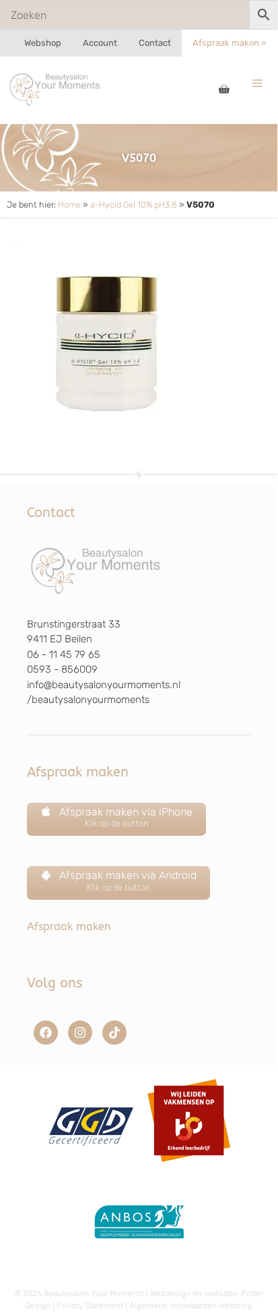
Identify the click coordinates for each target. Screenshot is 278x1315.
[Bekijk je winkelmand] (224, 90)
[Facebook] (46, 1032)
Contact (155, 43)
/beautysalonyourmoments (88, 700)
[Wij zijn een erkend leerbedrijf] (189, 1166)
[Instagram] (80, 1032)
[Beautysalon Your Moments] (55, 89)
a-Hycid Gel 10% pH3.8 (133, 205)
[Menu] (257, 83)
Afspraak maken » (230, 43)
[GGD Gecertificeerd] (89, 1166)
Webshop (42, 43)
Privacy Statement (90, 1305)
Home (69, 205)
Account (100, 43)
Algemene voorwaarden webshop (190, 1305)
